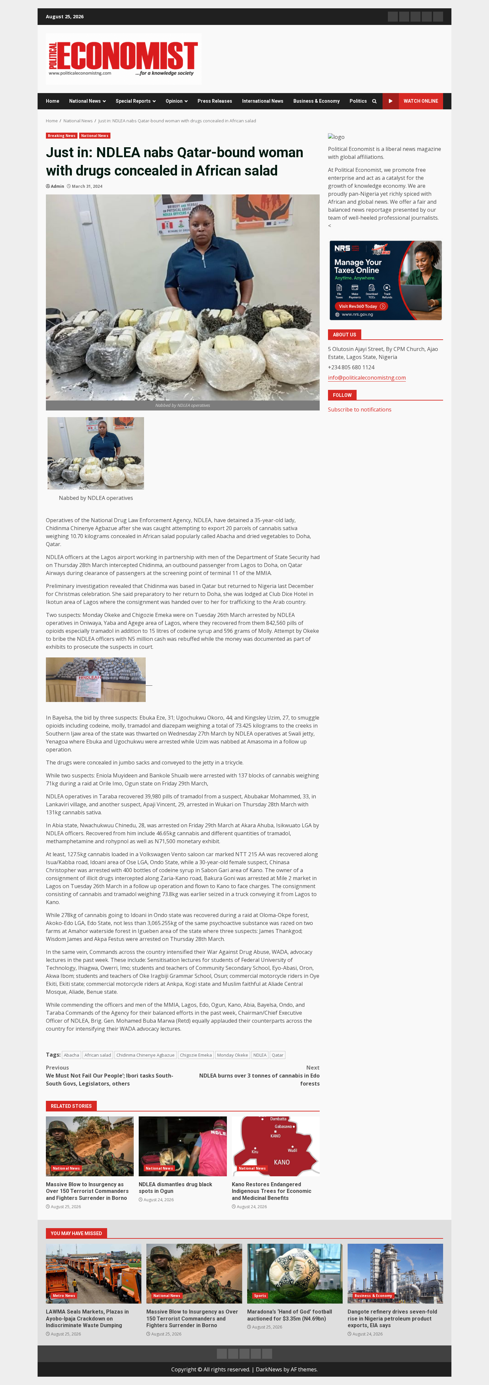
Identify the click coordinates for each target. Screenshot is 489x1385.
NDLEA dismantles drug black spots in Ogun (183, 1146)
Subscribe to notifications (360, 409)
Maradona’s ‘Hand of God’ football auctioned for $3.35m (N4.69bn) (295, 1274)
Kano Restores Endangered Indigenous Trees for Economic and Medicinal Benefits (276, 1146)
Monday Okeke (232, 1055)
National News (85, 101)
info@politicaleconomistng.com (367, 377)
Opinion (174, 101)
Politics (358, 101)
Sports (260, 1295)
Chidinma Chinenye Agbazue (145, 1055)
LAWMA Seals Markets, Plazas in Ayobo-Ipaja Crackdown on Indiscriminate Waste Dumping (93, 1274)
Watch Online (421, 101)
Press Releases (215, 101)
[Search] (374, 101)
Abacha (71, 1055)
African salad (97, 1055)
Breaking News (62, 135)
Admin (57, 186)
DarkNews (269, 1369)
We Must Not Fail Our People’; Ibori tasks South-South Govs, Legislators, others (109, 1075)
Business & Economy (316, 101)
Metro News (64, 1295)
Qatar (277, 1055)
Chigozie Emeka (196, 1055)
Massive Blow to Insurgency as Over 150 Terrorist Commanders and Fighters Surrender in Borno (90, 1146)
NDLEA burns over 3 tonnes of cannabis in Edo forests (259, 1075)
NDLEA (259, 1055)
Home (52, 101)
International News (262, 101)
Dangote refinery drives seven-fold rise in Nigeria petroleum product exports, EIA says (395, 1274)
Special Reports (133, 101)
